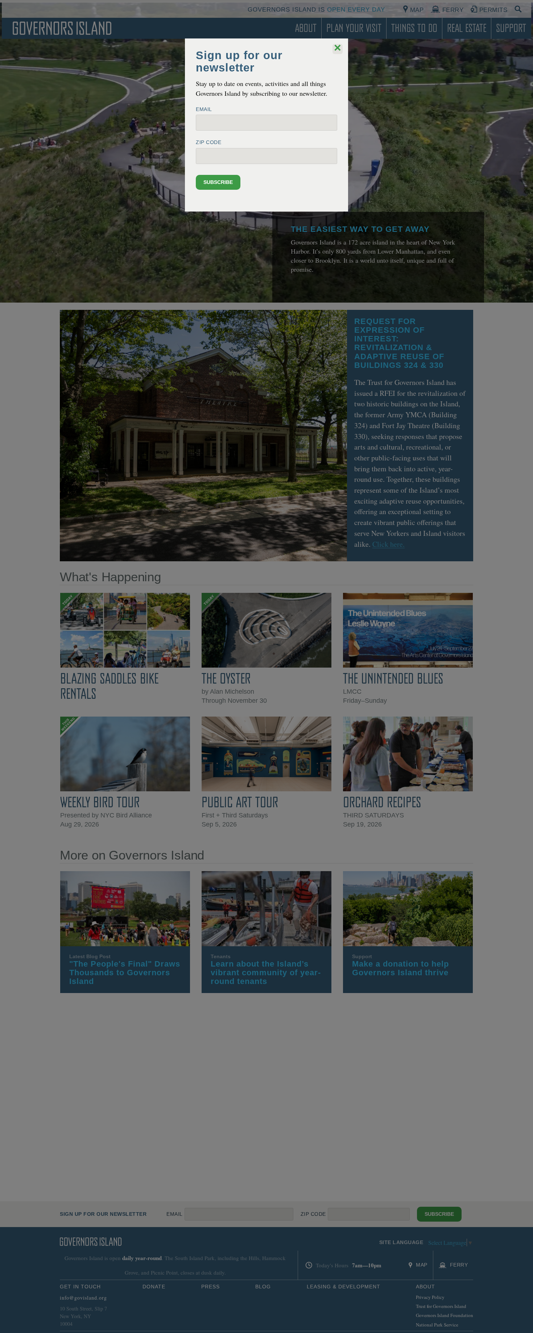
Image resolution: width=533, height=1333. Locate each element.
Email (204, 109)
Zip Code (208, 142)
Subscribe (218, 182)
